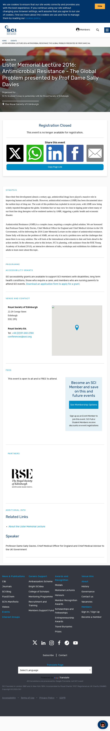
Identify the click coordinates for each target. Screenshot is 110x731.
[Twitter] (34, 644)
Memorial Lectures (65, 590)
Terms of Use (27, 698)
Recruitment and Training (38, 604)
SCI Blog (6, 592)
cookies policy (32, 18)
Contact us (87, 597)
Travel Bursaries (63, 626)
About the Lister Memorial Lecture (27, 526)
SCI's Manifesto (10, 602)
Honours (59, 595)
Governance (88, 592)
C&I (4, 581)
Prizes (58, 631)
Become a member (91, 617)
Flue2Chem (8, 597)
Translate (64, 677)
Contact (63, 655)
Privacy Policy (46, 698)
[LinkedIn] (43, 643)
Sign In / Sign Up (90, 612)
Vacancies (86, 602)
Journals (7, 586)
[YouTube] (75, 643)
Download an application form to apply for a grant (52, 284)
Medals (59, 585)
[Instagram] (51, 643)
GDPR (62, 698)
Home (4, 41)
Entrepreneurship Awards (64, 620)
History (85, 586)
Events (14, 41)
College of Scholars (39, 592)
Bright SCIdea (36, 586)
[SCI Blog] (67, 643)
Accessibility (9, 698)
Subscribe (48, 655)
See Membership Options (83, 405)
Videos (5, 607)
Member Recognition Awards (66, 602)
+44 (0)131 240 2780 (23, 333)
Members (84, 30)
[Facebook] (59, 643)
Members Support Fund (41, 610)
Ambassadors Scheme (41, 581)
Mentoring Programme (41, 597)
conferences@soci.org (20, 337)
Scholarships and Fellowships (64, 611)
